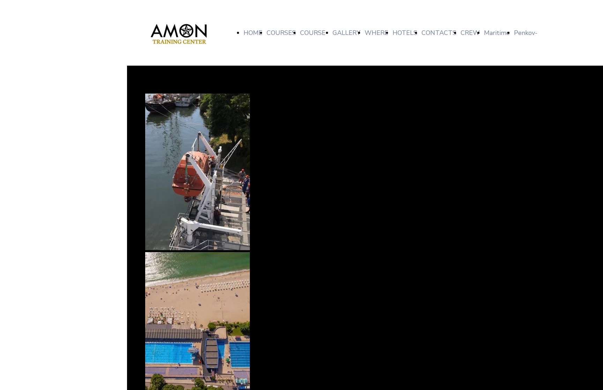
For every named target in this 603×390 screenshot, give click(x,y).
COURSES (281, 33)
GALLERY (346, 33)
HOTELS (405, 33)
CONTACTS (439, 33)
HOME (253, 33)
